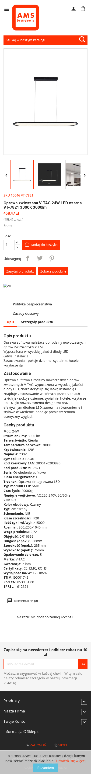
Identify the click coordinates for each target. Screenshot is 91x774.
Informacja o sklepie (21, 731)
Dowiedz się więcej (71, 761)
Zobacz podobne (53, 271)
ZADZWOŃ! (38, 745)
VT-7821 (27, 195)
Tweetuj (39, 258)
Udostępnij (27, 258)
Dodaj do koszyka (44, 244)
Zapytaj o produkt (20, 271)
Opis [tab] (10, 322)
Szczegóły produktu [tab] (37, 322)
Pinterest (51, 258)
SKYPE (62, 745)
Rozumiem (45, 767)
